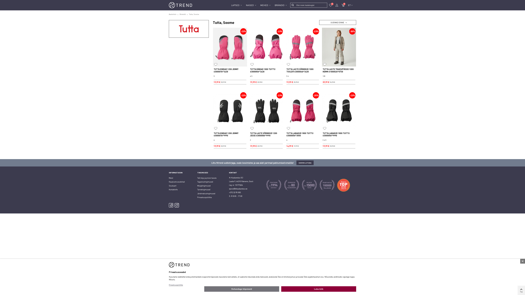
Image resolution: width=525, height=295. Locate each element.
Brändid (280, 5)
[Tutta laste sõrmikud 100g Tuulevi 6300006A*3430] (303, 47)
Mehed (264, 5)
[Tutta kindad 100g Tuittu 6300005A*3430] (266, 47)
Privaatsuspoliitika (204, 197)
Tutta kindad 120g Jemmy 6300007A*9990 (226, 134)
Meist (171, 178)
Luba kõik (318, 289)
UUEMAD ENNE (337, 22)
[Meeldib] (215, 64)
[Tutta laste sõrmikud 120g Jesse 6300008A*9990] (266, 111)
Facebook (171, 205)
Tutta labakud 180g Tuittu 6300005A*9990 (336, 134)
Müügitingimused (204, 186)
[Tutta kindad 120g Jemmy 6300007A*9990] (230, 111)
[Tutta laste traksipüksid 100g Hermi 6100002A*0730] (339, 47)
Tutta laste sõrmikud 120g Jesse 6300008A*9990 (263, 134)
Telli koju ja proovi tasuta (206, 178)
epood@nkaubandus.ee (238, 189)
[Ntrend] (180, 5)
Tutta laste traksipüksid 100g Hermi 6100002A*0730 (338, 70)
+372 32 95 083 (235, 192)
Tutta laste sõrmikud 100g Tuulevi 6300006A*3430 (299, 70)
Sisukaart (172, 186)
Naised (250, 5)
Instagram (177, 205)
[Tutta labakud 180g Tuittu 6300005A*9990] (339, 111)
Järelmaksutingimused (206, 193)
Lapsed (235, 5)
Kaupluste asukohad (177, 182)
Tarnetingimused (203, 189)
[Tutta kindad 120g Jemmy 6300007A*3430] (230, 47)
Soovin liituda (305, 163)
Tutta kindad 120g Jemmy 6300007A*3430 (226, 70)
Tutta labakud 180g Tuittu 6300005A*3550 (299, 134)
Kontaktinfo (173, 189)
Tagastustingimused (205, 182)
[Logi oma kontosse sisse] (337, 5)
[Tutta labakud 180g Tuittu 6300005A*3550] (303, 111)
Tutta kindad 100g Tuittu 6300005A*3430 (262, 70)
